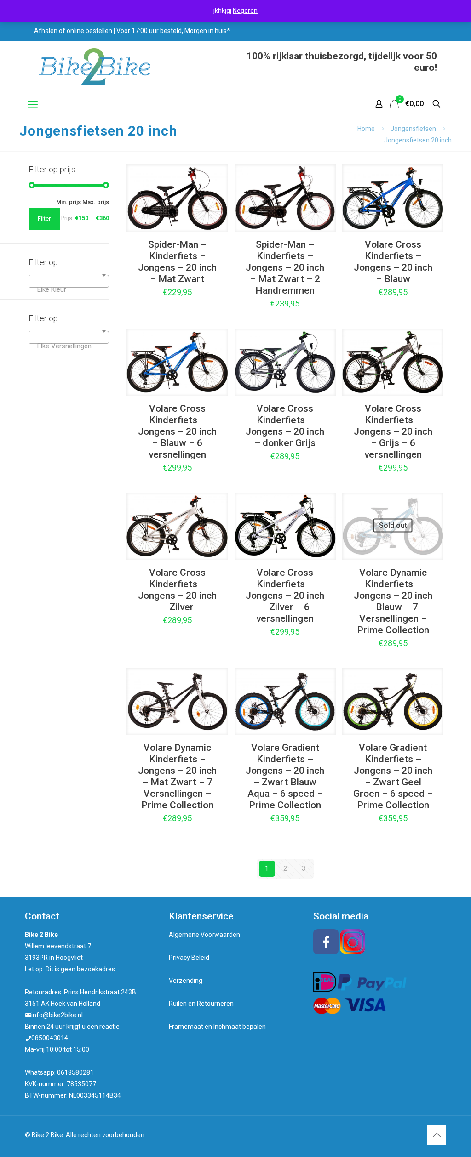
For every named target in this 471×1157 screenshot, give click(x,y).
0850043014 (49, 1038)
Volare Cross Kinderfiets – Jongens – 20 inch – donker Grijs (285, 425)
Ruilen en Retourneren (201, 1003)
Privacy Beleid (189, 957)
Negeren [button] (245, 10)
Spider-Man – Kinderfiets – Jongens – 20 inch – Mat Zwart (177, 261)
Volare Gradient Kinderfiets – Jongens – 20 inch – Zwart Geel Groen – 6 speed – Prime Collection (393, 776)
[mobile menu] (32, 105)
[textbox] (69, 290)
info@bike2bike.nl (57, 1015)
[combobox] (69, 281)
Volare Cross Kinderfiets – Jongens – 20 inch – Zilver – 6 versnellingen (285, 595)
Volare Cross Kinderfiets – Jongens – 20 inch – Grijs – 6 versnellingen (393, 431)
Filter (44, 218)
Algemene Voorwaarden (204, 934)
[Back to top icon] (436, 1135)
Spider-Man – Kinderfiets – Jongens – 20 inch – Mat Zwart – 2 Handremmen (285, 267)
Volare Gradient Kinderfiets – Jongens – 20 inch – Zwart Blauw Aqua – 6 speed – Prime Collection (285, 776)
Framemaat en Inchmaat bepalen (217, 1026)
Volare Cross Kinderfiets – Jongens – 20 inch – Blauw (393, 261)
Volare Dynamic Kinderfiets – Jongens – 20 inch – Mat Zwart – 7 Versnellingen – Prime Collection (177, 776)
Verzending (185, 980)
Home (366, 128)
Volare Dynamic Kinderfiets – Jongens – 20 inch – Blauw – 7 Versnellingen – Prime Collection (393, 601)
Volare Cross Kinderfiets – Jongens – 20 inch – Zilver (177, 590)
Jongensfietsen (413, 128)
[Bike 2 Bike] (94, 66)
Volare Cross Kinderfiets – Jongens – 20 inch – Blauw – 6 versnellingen (177, 431)
